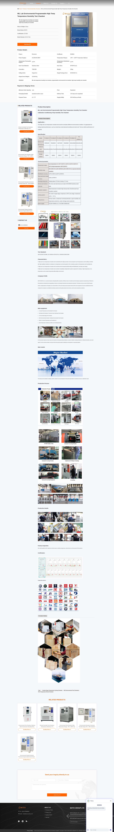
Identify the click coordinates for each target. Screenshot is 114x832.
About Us (45, 3)
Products (38, 3)
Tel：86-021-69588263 (24, 811)
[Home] (22, 3)
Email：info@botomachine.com (26, 813)
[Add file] (88, 829)
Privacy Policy (30, 830)
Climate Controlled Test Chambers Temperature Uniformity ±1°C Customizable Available (25, 129)
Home (31, 3)
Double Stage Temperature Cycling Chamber (52, 690)
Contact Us (54, 3)
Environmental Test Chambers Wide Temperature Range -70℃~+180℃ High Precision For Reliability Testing (26, 156)
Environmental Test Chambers (34, 8)
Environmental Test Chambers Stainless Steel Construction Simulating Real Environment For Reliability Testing (27, 726)
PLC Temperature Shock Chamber (45, 691)
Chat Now (26, 44)
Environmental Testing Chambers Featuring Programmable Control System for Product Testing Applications (26, 211)
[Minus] (110, 801)
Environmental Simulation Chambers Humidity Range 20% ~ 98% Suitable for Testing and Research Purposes (26, 183)
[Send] (111, 829)
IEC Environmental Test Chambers (71, 690)
